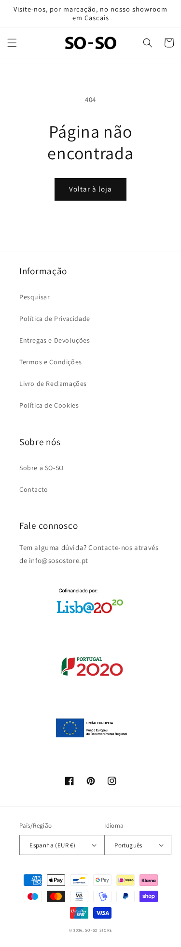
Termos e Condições (50, 362)
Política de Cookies (49, 405)
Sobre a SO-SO (41, 467)
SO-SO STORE (98, 930)
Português (128, 845)
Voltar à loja (90, 188)
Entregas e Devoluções (54, 340)
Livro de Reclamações (53, 383)
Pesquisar (34, 297)
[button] (12, 42)
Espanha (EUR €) (52, 845)
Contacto (33, 489)
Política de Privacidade (54, 318)
